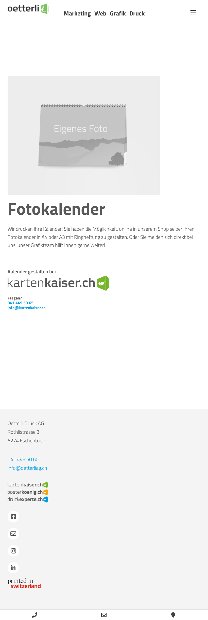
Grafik (118, 13)
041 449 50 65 (20, 303)
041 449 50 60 (23, 459)
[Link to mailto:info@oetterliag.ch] (13, 534)
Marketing (77, 13)
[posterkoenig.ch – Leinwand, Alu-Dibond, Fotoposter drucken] (28, 492)
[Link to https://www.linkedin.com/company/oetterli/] (13, 567)
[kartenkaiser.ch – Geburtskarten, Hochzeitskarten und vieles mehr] (28, 484)
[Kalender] (84, 135)
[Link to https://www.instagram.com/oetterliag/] (13, 551)
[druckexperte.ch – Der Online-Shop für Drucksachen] (28, 499)
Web (100, 13)
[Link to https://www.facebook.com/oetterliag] (13, 516)
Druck (137, 13)
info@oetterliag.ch (27, 468)
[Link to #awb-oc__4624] (193, 12)
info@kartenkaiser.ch (27, 308)
